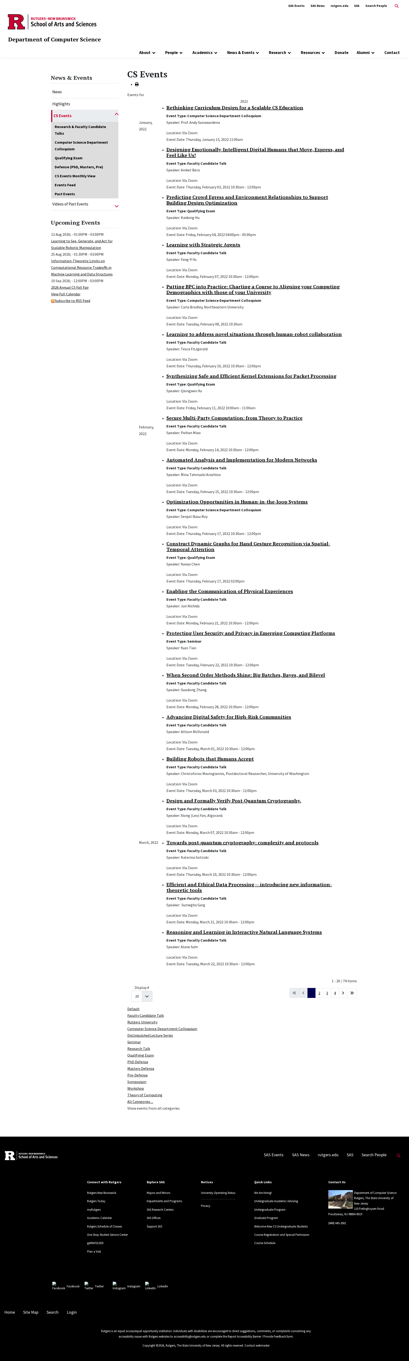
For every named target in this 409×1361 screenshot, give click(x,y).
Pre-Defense (137, 1075)
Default (133, 1008)
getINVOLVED (95, 1243)
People (171, 52)
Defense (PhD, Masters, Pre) (79, 167)
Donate (341, 52)
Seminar (134, 1042)
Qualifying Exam (69, 158)
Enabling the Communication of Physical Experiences (229, 591)
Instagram (133, 1286)
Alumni (363, 52)
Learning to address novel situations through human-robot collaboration (254, 334)
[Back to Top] (398, 1349)
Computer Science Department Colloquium (81, 145)
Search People (376, 6)
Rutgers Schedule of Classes (104, 1226)
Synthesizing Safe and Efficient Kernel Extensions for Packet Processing (251, 376)
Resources (310, 52)
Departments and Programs (164, 1201)
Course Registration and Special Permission (281, 1234)
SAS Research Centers (160, 1209)
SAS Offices (153, 1218)
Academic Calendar (99, 1218)
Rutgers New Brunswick (101, 1193)
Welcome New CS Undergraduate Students (281, 1226)
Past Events (65, 193)
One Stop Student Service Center (107, 1234)
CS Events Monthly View (75, 175)
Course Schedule (264, 1243)
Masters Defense (140, 1068)
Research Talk (138, 1048)
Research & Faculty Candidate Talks (80, 130)
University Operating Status (218, 1193)
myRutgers (94, 1209)
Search (52, 1312)
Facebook (73, 1286)
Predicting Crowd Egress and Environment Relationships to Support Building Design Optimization (247, 200)
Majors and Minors (158, 1193)
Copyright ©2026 (153, 1345)
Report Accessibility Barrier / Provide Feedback (257, 1336)
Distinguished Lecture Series (150, 1035)
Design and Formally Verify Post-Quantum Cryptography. (233, 800)
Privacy (205, 1206)
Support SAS (154, 1226)
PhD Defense (137, 1061)
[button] (116, 116)
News (57, 91)
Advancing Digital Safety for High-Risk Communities (228, 717)
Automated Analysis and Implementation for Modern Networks (241, 460)
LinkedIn (162, 1286)
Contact (392, 52)
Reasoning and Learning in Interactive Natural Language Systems (244, 932)
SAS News (318, 6)
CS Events (62, 115)
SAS (357, 6)
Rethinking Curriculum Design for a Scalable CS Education (234, 107)
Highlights (61, 104)
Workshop (135, 1088)
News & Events (240, 52)
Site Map (30, 1312)
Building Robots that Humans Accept (210, 759)
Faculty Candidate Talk (145, 1015)
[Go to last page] (352, 993)
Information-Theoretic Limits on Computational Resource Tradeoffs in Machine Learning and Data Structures (82, 267)
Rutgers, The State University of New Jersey (193, 1345)
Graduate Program (266, 1218)
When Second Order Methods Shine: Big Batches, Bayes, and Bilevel (245, 675)
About (145, 52)
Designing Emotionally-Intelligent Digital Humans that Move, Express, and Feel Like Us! (255, 152)
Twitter (99, 1286)
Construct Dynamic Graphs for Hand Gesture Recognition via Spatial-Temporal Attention (248, 546)
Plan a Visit (94, 1251)
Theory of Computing (144, 1095)
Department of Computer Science (54, 39)
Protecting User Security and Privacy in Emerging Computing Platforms (250, 633)
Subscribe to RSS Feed (72, 300)
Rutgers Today (96, 1201)
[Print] (137, 84)
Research (277, 52)
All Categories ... (140, 1101)
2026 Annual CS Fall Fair (70, 287)
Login (72, 1312)
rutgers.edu (339, 6)
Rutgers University (142, 1022)
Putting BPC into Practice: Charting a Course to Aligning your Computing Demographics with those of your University (253, 289)
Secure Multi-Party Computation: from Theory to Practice (234, 418)
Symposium (136, 1081)
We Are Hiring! (263, 1193)
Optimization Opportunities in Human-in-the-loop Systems (237, 501)
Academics (202, 52)
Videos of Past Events (70, 204)
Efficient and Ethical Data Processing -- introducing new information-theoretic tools (249, 887)
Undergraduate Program (269, 1209)
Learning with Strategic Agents (203, 244)
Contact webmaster (257, 1345)
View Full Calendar (65, 294)
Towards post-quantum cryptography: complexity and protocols (242, 842)
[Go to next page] (343, 993)
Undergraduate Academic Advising (276, 1201)
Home (9, 1312)
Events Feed (65, 184)
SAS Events (296, 6)
